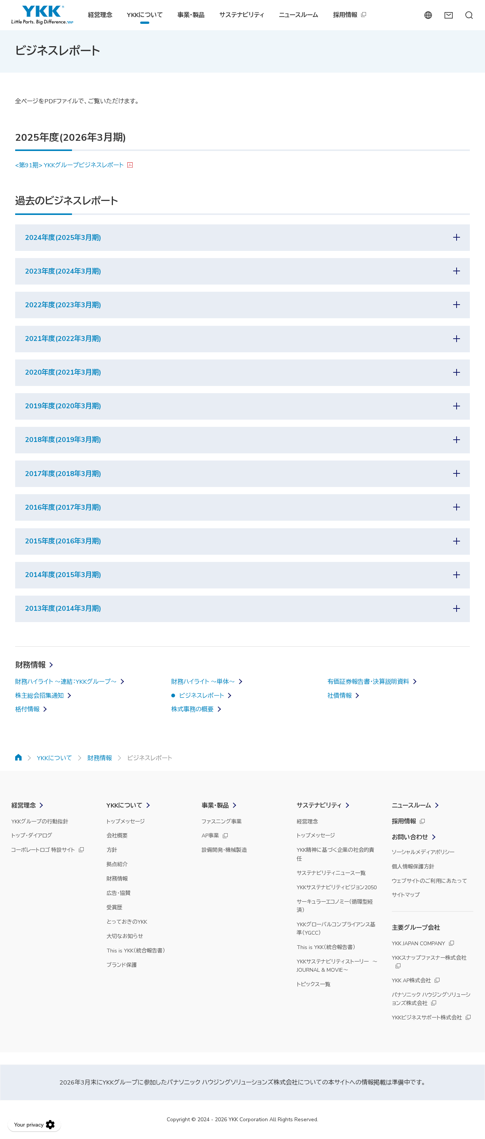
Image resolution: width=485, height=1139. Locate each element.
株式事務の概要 (192, 709)
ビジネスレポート (201, 696)
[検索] (469, 15)
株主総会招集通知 (39, 696)
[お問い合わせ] (448, 15)
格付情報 (27, 709)
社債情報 (339, 696)
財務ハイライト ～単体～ (203, 682)
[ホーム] (18, 757)
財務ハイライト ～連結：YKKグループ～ (66, 682)
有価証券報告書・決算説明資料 (368, 682)
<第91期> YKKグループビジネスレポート (69, 165)
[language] (428, 15)
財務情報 (30, 665)
